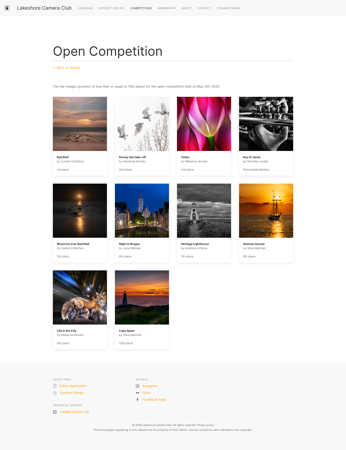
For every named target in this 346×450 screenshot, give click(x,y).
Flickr (147, 393)
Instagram (150, 386)
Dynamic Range (228, 8)
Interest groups (111, 8)
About (186, 8)
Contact (204, 8)
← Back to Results (66, 68)
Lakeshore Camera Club (44, 8)
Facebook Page (154, 399)
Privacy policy (205, 425)
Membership (167, 8)
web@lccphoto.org (74, 412)
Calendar (85, 8)
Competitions (141, 8)
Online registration (73, 386)
